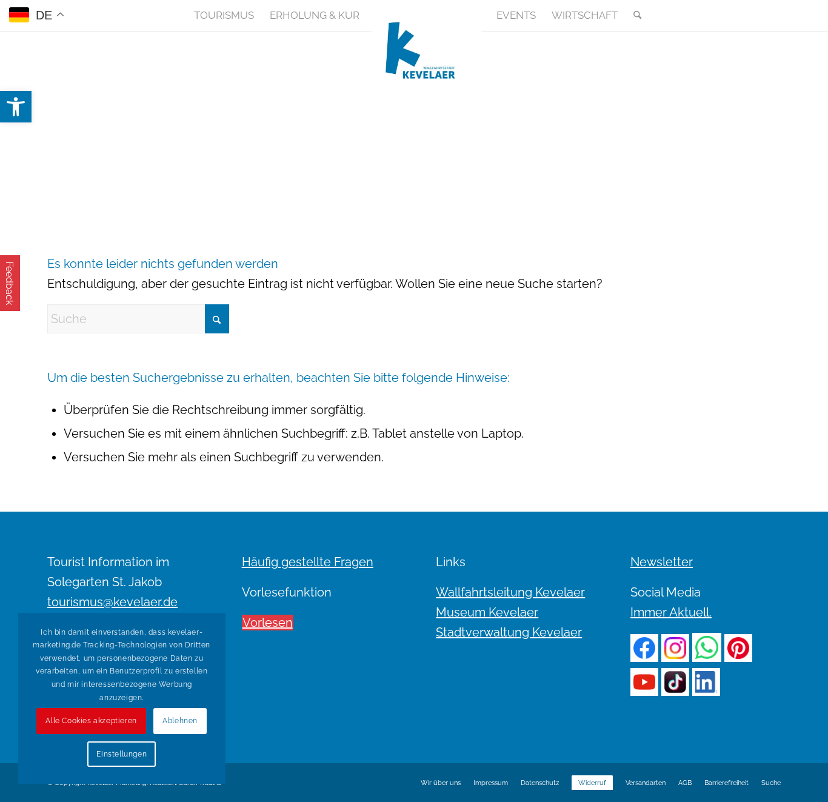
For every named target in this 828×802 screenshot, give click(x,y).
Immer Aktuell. (671, 612)
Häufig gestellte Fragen (307, 562)
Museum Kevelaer (487, 612)
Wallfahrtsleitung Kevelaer (510, 592)
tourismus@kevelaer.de (112, 602)
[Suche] (633, 15)
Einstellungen (121, 754)
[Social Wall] (771, 15)
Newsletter (661, 562)
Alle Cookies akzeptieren (90, 721)
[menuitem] (224, 15)
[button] (16, 106)
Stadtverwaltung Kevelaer (509, 632)
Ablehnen (180, 721)
